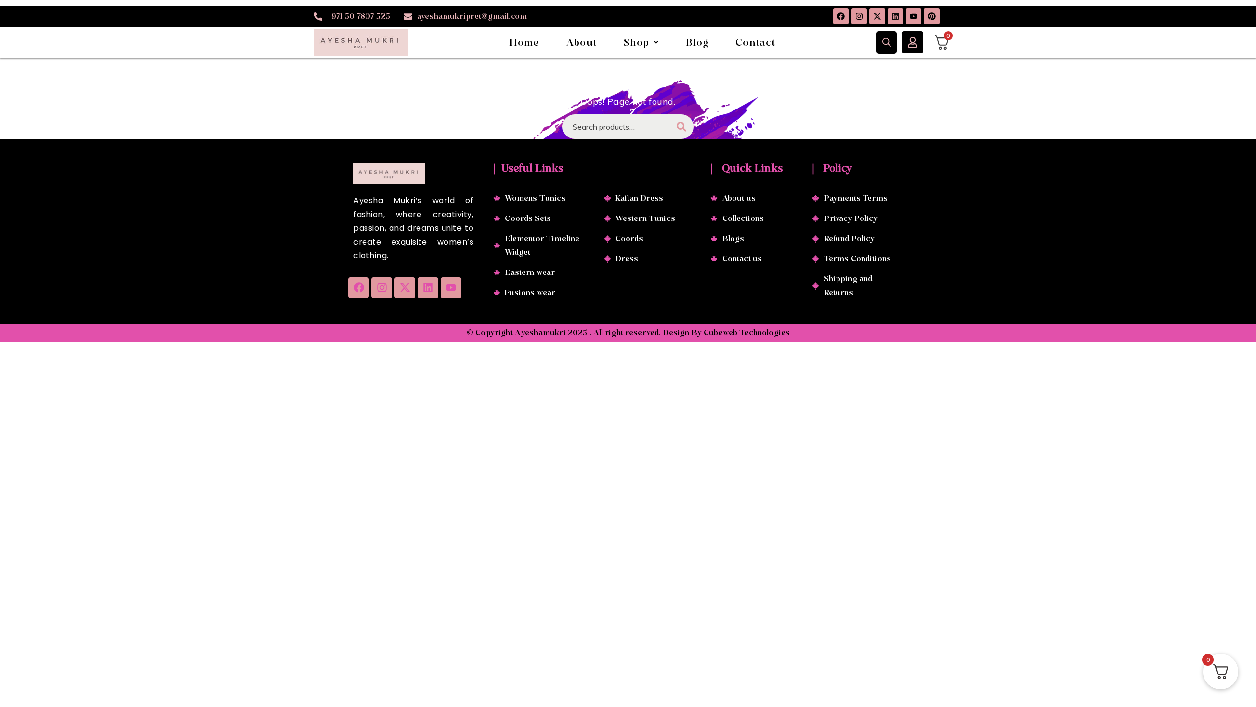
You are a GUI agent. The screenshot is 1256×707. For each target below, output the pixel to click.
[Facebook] (841, 16)
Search (681, 127)
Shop (637, 42)
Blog (697, 42)
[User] (912, 42)
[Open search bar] (886, 42)
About (581, 42)
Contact (755, 42)
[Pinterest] (932, 16)
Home (524, 42)
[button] (641, 42)
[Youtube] (913, 16)
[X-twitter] (877, 16)
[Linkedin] (895, 16)
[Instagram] (859, 16)
